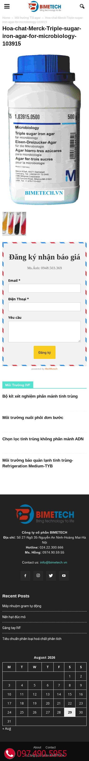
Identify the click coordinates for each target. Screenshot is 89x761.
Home (6, 17)
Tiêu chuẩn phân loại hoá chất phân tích (31, 639)
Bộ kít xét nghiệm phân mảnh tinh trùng (40, 396)
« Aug (6, 728)
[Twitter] (51, 576)
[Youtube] (64, 576)
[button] (82, 6)
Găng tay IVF (11, 628)
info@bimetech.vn (53, 562)
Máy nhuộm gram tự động (21, 606)
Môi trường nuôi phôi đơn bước (32, 417)
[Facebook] (25, 576)
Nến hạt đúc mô (14, 617)
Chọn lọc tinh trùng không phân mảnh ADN (43, 439)
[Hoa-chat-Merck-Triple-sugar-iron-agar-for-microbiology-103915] (44, 207)
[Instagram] (38, 576)
